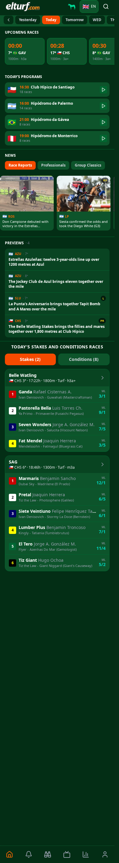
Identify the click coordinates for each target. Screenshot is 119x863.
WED (97, 19)
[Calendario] (8, 20)
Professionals (53, 165)
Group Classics (88, 165)
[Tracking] (47, 854)
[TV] (67, 854)
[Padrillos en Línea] (71, 6)
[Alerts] (28, 854)
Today (51, 19)
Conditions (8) (84, 359)
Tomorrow (75, 19)
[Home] (9, 854)
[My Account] (105, 854)
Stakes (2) (30, 359)
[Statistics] (86, 854)
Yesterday (28, 19)
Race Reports (20, 165)
